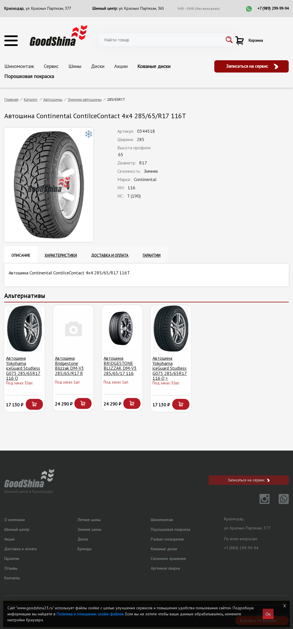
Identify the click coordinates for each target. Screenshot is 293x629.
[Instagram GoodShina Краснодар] (261, 502)
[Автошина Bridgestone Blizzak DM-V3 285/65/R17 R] (73, 328)
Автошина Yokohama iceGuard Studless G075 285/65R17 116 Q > (170, 368)
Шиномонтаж (19, 66)
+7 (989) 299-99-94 (273, 8)
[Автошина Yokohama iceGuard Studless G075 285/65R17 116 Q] (24, 328)
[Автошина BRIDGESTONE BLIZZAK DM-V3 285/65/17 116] (122, 328)
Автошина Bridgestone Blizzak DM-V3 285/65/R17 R (69, 365)
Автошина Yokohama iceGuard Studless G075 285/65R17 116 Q (23, 368)
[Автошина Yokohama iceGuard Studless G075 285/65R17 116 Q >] (171, 328)
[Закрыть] (284, 605)
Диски (97, 66)
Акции (121, 66)
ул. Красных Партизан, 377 (48, 8)
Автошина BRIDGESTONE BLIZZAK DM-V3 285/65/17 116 (120, 365)
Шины (74, 66)
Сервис (51, 66)
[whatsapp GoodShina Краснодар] (280, 502)
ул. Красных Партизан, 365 (141, 8)
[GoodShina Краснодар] (58, 35)
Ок (268, 614)
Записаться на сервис (247, 66)
